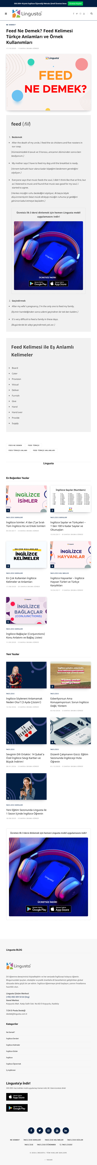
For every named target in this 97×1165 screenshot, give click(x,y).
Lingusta (48, 463)
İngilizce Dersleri (14, 517)
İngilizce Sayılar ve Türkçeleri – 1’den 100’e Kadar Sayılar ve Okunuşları (68, 526)
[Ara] (90, 14)
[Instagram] (48, 1130)
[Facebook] (31, 1130)
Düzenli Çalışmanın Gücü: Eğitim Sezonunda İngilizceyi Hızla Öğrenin (69, 758)
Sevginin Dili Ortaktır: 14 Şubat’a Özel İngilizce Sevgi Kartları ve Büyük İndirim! (25, 758)
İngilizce (10, 694)
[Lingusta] (26, 13)
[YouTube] (57, 1130)
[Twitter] (40, 1130)
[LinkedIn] (66, 1130)
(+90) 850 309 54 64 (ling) (18, 997)
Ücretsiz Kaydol (75, 4)
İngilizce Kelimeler (59, 573)
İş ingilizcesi (10, 1070)
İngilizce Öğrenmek (13, 1064)
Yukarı (49, 1160)
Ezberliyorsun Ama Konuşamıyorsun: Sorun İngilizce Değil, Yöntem (69, 702)
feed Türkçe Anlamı (18, 450)
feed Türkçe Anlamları (44, 450)
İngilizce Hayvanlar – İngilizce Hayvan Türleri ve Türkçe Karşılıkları (67, 581)
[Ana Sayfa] (18, 970)
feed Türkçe (33, 445)
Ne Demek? (11, 25)
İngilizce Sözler (12, 1051)
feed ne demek (15, 445)
